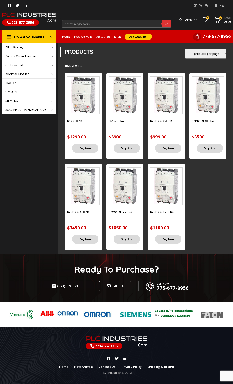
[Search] (166, 23)
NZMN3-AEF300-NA (162, 212)
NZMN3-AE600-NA (78, 212)
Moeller (10, 83)
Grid (71, 66)
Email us (118, 286)
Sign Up (203, 5)
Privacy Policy (131, 367)
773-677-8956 (22, 22)
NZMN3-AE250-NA (161, 121)
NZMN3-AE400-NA (203, 121)
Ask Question (138, 36)
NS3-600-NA (116, 121)
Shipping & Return (160, 367)
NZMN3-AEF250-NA (120, 212)
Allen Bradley (14, 47)
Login (222, 5)
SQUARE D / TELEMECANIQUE (25, 110)
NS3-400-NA (74, 121)
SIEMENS (11, 101)
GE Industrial (14, 65)
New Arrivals (83, 36)
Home (66, 36)
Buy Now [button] (85, 148)
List (80, 66)
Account (191, 20)
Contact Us (102, 36)
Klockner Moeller (17, 74)
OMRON (11, 92)
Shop (117, 36)
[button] (29, 36)
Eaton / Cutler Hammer (21, 56)
